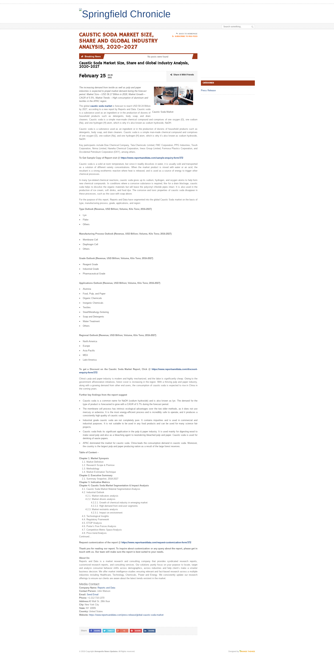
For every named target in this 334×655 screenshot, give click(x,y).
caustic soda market (101, 106)
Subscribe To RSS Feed (186, 36)
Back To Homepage (188, 34)
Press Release (208, 90)
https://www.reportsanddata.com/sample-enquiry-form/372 (152, 158)
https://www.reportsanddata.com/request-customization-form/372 (156, 542)
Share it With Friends (183, 74)
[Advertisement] (214, 12)
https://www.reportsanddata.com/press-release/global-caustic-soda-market (126, 615)
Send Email (92, 594)
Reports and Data (106, 587)
